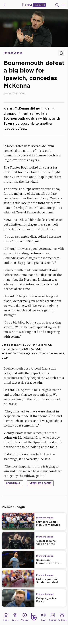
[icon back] (4, 5)
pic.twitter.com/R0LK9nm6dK (22, 349)
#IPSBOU (25, 344)
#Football (13, 483)
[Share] (61, 53)
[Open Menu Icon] (63, 5)
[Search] (57, 5)
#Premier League (40, 483)
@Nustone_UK (42, 344)
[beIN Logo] (34, 5)
